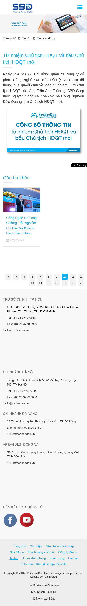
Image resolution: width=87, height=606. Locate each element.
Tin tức (14, 558)
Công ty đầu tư (67, 552)
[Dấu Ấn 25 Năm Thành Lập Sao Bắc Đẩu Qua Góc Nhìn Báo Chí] (65, 198)
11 (72, 276)
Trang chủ (19, 546)
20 (56, 282)
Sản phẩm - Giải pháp (60, 546)
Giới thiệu (36, 546)
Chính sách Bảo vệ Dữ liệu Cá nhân (44, 564)
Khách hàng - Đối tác (41, 552)
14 (40, 282)
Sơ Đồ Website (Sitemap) (44, 585)
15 (48, 282)
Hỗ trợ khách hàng (34, 558)
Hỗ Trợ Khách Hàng (43, 598)
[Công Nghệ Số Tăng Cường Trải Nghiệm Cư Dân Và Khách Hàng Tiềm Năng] (21, 200)
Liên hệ (73, 558)
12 (81, 276)
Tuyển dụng (57, 558)
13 (32, 282)
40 (64, 282)
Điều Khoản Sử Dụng (43, 591)
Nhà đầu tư (17, 552)
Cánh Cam (51, 576)
